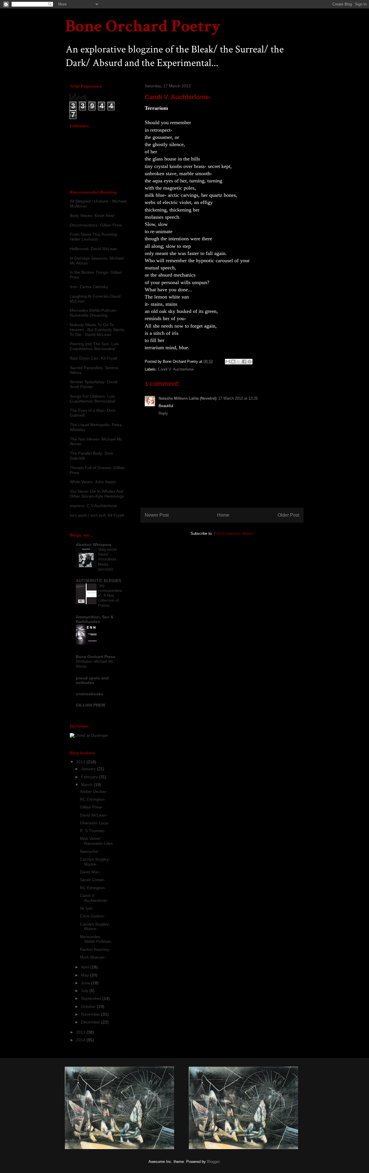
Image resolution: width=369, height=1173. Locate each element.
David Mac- (90, 872)
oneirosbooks (89, 694)
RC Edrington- (93, 799)
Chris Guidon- (92, 916)
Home (223, 515)
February (90, 777)
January (89, 768)
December (91, 1022)
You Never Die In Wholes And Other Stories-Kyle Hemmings (97, 493)
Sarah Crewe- (92, 879)
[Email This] (228, 361)
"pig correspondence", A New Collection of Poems (110, 595)
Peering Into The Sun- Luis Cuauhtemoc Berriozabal (94, 346)
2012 (81, 762)
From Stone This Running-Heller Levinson (94, 236)
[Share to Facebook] (244, 361)
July (85, 990)
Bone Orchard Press (95, 656)
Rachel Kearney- (95, 949)
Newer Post (157, 515)
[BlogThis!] (233, 361)
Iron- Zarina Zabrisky (89, 286)
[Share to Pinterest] (250, 361)
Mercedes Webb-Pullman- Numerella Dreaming (93, 313)
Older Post (288, 515)
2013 (81, 1032)
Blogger (213, 1161)
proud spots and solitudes (92, 680)
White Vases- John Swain (93, 481)
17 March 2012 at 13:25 (238, 398)
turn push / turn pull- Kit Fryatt (97, 515)
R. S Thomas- (92, 830)
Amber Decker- (94, 791)
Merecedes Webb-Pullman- (96, 939)
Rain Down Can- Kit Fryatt (93, 358)
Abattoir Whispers (93, 544)
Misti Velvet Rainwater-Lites (96, 841)
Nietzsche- (89, 851)
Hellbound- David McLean (93, 248)
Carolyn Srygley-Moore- (95, 861)
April (85, 967)
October (89, 1006)
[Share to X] (239, 361)
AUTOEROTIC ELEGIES (98, 580)
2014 (81, 1040)
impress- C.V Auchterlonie (93, 505)
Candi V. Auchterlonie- (94, 898)
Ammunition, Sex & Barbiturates (94, 619)
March (87, 784)
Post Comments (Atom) (233, 533)
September (91, 998)
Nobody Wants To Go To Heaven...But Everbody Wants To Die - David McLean (97, 329)
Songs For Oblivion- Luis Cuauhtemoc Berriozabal (92, 398)
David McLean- (94, 815)
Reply (163, 413)
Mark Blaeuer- (93, 957)
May (85, 975)
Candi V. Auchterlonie (176, 369)
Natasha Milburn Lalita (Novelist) (187, 398)
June (86, 983)
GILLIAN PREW (90, 705)
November (91, 1014)
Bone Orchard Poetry (143, 26)
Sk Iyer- (87, 908)
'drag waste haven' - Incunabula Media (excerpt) (107, 559)
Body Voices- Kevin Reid (92, 215)
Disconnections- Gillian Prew (96, 225)
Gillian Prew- (91, 807)
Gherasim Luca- (94, 823)
